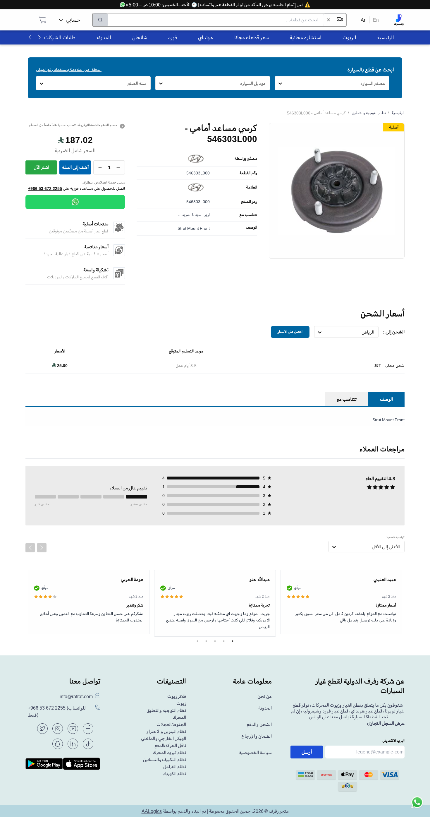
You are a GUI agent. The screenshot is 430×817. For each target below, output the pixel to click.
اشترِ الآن (41, 167)
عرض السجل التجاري (386, 723)
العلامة (251, 187)
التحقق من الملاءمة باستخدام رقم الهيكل (69, 69)
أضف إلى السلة (75, 167)
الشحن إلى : (394, 332)
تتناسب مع (248, 215)
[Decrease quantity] (118, 167)
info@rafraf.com (76, 696)
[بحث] (100, 19)
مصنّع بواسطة (246, 158)
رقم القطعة (248, 173)
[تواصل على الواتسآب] (417, 804)
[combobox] (385, 83)
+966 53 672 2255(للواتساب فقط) (57, 711)
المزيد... (184, 214)
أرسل (307, 752)
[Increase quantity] (100, 167)
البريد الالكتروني (393, 741)
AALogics (152, 811)
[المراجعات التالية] (42, 547)
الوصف (251, 227)
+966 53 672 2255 (45, 188)
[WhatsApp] (75, 202)
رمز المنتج (249, 201)
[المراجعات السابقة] (30, 547)
